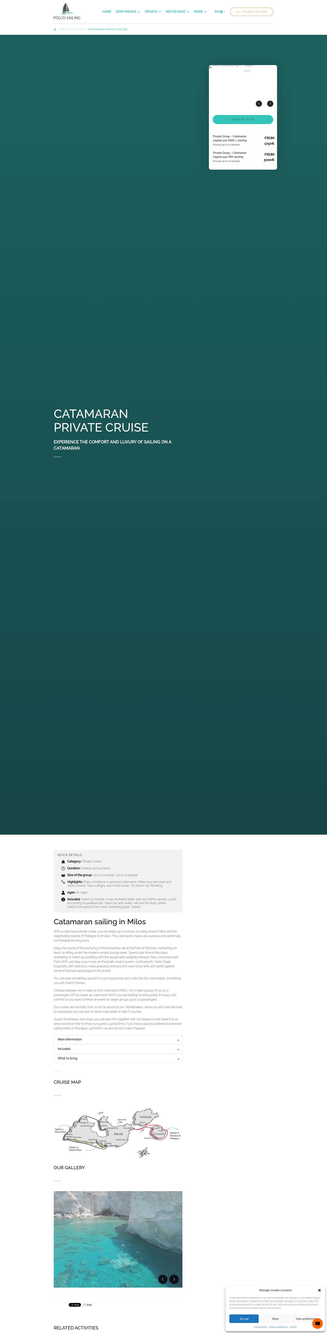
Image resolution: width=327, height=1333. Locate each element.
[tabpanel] (243, 87)
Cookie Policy (260, 1326)
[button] (319, 1290)
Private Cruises (72, 29)
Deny (275, 1318)
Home (106, 11)
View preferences (306, 1318)
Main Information (70, 1039)
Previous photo (259, 104)
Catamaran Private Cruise (108, 29)
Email (89, 1305)
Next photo (270, 104)
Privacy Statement (278, 1326)
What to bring (67, 1058)
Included (64, 1049)
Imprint (293, 1326)
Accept (244, 1318)
